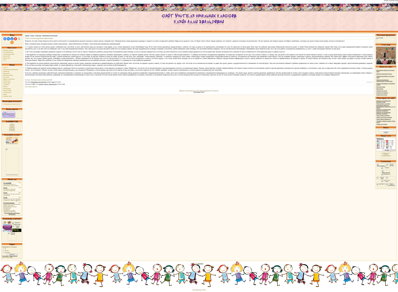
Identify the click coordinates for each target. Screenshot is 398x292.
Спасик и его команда (382, 92)
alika (53, 82)
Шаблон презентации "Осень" (384, 74)
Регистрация (204, 31)
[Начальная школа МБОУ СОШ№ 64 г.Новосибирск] (8, 117)
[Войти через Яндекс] (15, 38)
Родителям (38, 35)
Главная (189, 31)
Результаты (5, 256)
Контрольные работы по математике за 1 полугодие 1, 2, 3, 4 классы (385, 107)
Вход (210, 31)
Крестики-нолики (380, 86)
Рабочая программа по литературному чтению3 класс (384, 80)
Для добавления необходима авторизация (12, 214)
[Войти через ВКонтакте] (8, 38)
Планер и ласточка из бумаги (384, 117)
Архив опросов (13, 256)
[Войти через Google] (19, 38)
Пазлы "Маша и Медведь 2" (383, 119)
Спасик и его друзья (381, 90)
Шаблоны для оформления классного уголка (383, 101)
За (5, 248)
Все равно (7, 252)
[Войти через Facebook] (11, 38)
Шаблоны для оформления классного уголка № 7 (383, 113)
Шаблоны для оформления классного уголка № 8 (383, 110)
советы (46, 84)
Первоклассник (53, 84)
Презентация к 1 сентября (383, 103)
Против (6, 250)
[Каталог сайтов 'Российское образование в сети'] (16, 228)
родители (41, 84)
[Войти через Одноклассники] (12, 42)
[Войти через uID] (4, 38)
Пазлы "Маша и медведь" (383, 115)
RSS (397, 3)
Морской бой (379, 88)
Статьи (32, 35)
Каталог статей (196, 31)
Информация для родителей (10, 104)
